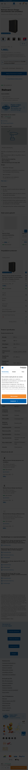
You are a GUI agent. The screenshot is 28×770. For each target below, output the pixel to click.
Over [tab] (23, 371)
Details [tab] (14, 371)
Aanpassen (13, 401)
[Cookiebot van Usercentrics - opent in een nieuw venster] (20, 368)
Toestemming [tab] (5, 371)
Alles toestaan (14, 396)
